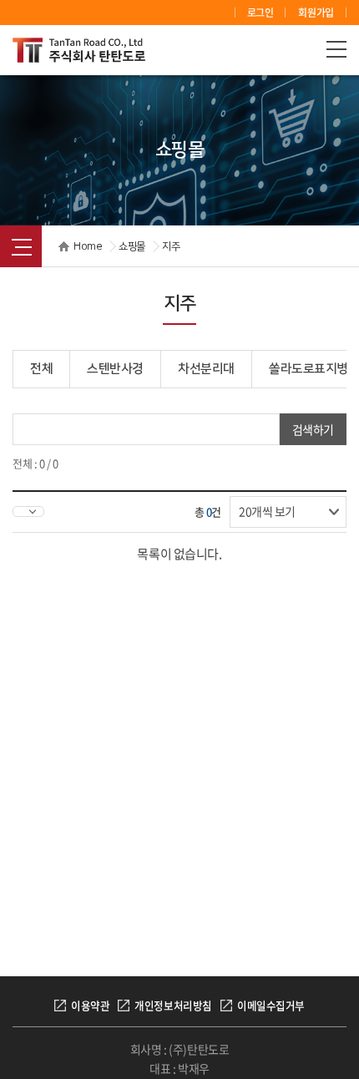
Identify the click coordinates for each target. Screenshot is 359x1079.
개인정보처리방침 (173, 1005)
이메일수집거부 (271, 1005)
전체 (41, 369)
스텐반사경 (115, 369)
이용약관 (90, 1005)
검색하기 (313, 429)
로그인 (260, 12)
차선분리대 (206, 369)
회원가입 (316, 12)
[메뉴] (336, 48)
